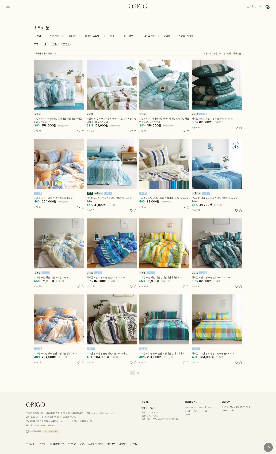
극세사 (66, 43)
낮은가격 (207, 53)
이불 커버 (54, 35)
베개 (112, 35)
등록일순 (237, 53)
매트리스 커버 (148, 35)
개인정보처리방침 (57, 444)
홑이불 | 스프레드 (93, 35)
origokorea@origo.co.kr (101, 413)
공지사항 (123, 444)
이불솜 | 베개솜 (186, 35)
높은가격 (217, 53)
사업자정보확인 (77, 413)
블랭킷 (167, 35)
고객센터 (145, 402)
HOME (133, 444)
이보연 (89, 421)
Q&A (82, 444)
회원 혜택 (111, 444)
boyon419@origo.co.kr (57, 421)
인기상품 (227, 53)
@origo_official (50, 431)
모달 (55, 43)
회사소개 (30, 444)
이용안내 (41, 444)
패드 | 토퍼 (128, 35)
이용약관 (72, 444)
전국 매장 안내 (191, 402)
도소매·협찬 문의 (95, 444)
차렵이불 (72, 35)
